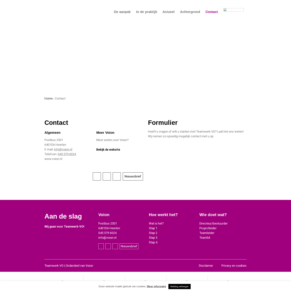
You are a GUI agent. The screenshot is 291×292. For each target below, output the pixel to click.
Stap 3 (153, 237)
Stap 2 (153, 233)
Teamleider (206, 233)
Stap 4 (153, 242)
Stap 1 (153, 228)
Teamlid (204, 237)
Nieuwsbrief (133, 176)
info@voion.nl (63, 149)
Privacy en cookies (234, 265)
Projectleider (208, 228)
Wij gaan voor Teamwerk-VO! (64, 226)
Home (48, 98)
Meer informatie (156, 286)
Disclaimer (206, 265)
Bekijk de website (108, 149)
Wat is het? (156, 223)
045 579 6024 (67, 154)
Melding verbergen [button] (179, 286)
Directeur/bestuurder (213, 223)
